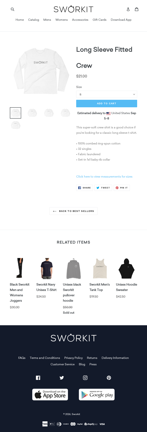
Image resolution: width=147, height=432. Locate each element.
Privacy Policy (73, 358)
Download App (121, 20)
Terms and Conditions (45, 358)
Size (79, 87)
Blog (82, 364)
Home (20, 20)
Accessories (80, 20)
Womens (61, 20)
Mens (47, 20)
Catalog (33, 20)
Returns (92, 358)
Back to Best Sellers (76, 211)
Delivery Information (115, 358)
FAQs (21, 358)
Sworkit (76, 414)
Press (93, 364)
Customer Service (63, 364)
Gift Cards (99, 20)
